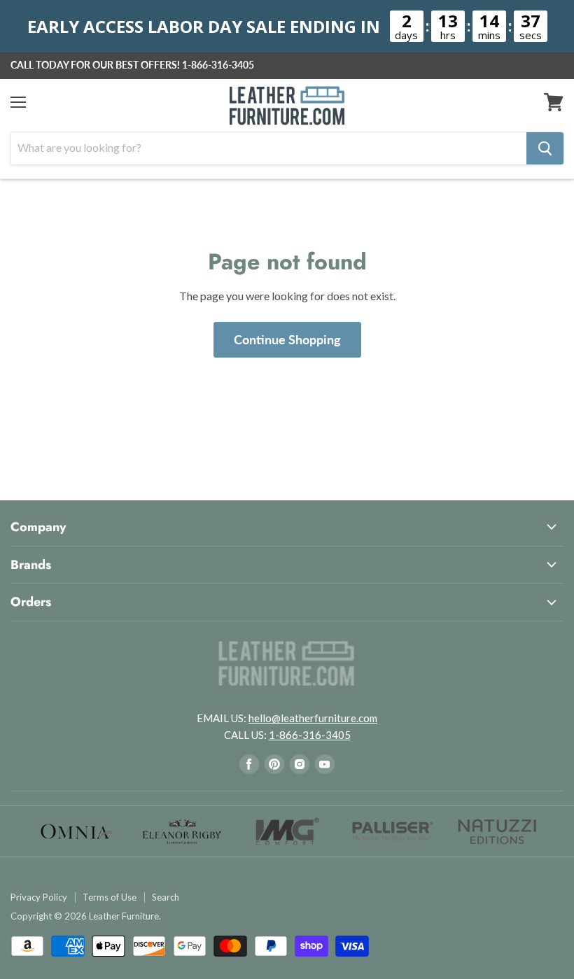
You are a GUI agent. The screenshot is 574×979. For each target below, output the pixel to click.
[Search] (545, 148)
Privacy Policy (38, 897)
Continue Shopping (287, 339)
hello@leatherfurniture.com (312, 718)
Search (165, 897)
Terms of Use (109, 897)
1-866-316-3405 (218, 65)
